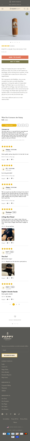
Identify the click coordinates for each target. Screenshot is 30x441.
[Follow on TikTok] (19, 414)
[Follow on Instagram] (6, 414)
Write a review (9, 125)
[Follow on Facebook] (2, 414)
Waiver (15, 422)
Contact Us (4, 367)
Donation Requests (6, 375)
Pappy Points (5, 369)
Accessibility (6, 419)
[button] (6, 46)
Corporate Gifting (6, 385)
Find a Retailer (5, 372)
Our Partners (5, 409)
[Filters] (23, 125)
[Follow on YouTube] (15, 414)
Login (3, 364)
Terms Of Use (14, 419)
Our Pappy (4, 404)
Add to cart (15, 57)
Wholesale (4, 388)
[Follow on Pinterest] (11, 414)
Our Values (4, 406)
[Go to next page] (19, 304)
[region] (15, 318)
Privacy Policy (23, 419)
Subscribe (9, 355)
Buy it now (15, 61)
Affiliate (4, 390)
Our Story (4, 398)
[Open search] (19, 125)
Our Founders (5, 401)
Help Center (5, 377)
